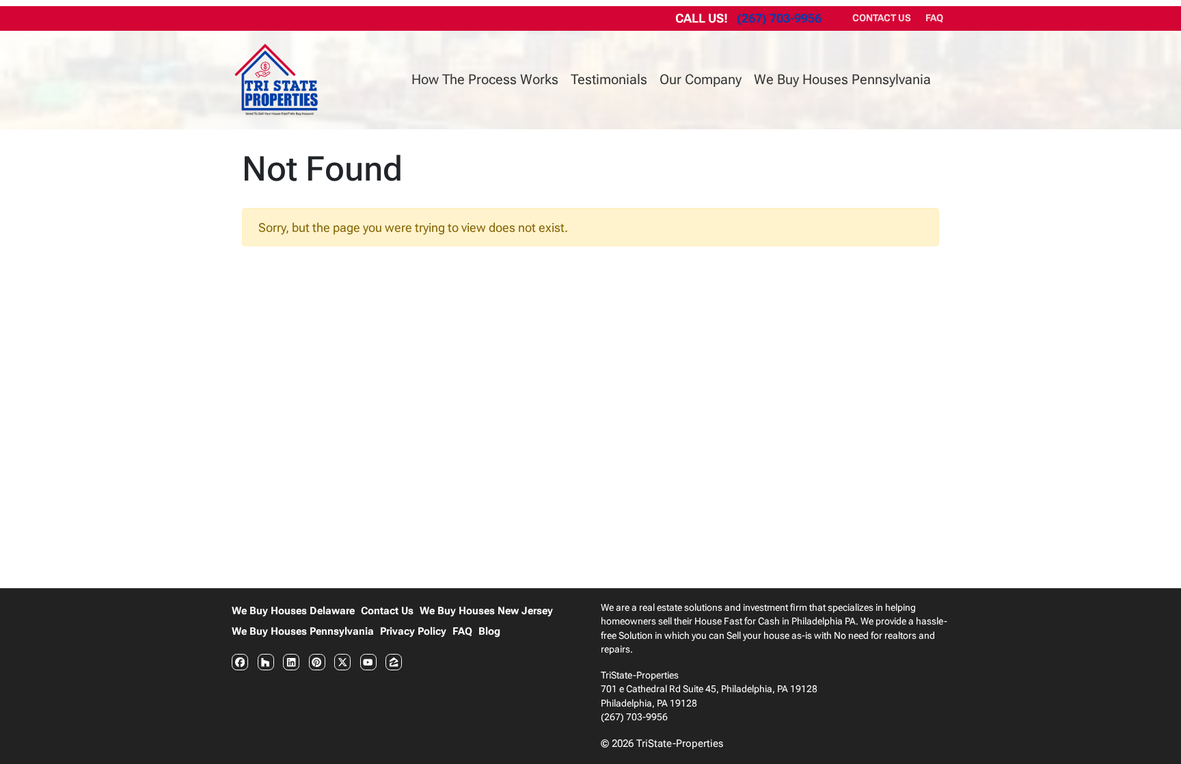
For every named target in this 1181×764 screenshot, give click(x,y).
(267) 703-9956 (779, 18)
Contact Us (881, 18)
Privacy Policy (413, 631)
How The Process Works (484, 80)
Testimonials (609, 80)
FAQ (934, 18)
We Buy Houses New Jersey (486, 611)
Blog (489, 631)
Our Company (701, 80)
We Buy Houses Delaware (293, 611)
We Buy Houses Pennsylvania (842, 80)
